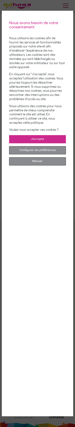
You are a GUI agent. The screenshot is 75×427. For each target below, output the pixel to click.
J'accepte (37, 138)
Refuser (37, 161)
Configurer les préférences (37, 150)
